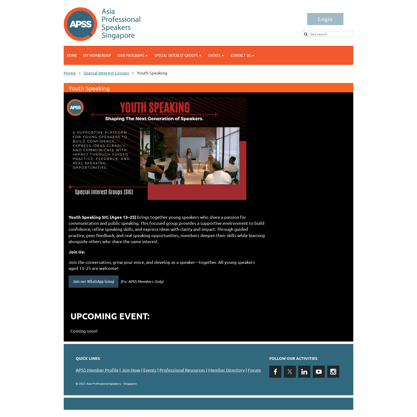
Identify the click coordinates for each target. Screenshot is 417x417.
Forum (254, 369)
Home (70, 72)
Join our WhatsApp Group (93, 281)
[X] (290, 372)
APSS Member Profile (97, 369)
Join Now (131, 369)
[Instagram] (333, 372)
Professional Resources (182, 369)
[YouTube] (319, 372)
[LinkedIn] (304, 372)
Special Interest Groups (106, 72)
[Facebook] (275, 372)
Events (149, 369)
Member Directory (226, 369)
